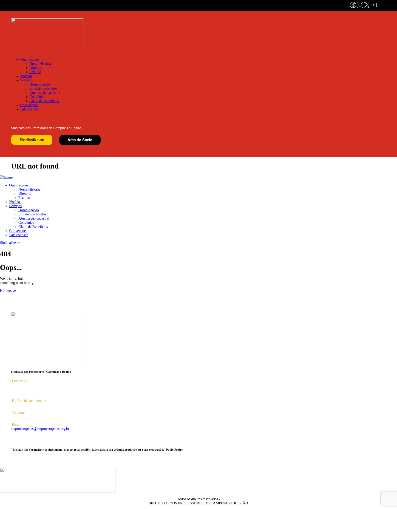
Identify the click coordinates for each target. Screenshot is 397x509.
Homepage (8, 290)
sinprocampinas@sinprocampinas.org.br (40, 429)
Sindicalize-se (32, 140)
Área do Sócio (80, 140)
